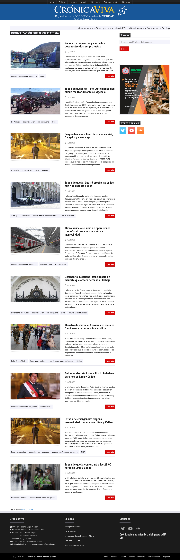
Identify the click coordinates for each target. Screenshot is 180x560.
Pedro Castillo (60, 264)
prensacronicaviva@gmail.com (30, 541)
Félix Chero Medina (19, 361)
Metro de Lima (46, 264)
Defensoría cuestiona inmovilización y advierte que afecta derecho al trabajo (88, 278)
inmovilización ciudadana (39, 452)
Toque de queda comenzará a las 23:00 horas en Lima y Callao (88, 466)
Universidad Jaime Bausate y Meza (79, 536)
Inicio (52, 2)
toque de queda (68, 215)
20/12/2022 (70, 143)
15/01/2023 (70, 52)
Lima (63, 312)
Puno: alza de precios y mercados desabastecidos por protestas (85, 45)
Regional (126, 2)
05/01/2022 (70, 473)
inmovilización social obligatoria (24, 76)
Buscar (124, 49)
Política (62, 2)
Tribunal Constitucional (77, 312)
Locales (73, 2)
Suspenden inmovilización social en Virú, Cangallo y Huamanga (89, 136)
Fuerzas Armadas (37, 361)
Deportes (95, 2)
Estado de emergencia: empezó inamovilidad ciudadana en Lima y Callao (89, 420)
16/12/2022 (70, 191)
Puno (42, 76)
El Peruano (15, 121)
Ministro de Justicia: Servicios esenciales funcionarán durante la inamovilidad (89, 326)
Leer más (110, 76)
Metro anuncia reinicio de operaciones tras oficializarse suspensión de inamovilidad (87, 231)
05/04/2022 (70, 240)
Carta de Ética (70, 531)
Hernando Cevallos (19, 497)
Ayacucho (15, 170)
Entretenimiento (111, 2)
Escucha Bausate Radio (74, 545)
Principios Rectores (73, 526)
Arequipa (14, 215)
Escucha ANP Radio (73, 540)
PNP (83, 452)
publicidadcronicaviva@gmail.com (41, 544)
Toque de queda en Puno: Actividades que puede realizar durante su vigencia (89, 90)
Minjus (79, 361)
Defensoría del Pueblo (20, 312)
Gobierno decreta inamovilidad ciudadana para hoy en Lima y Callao (89, 375)
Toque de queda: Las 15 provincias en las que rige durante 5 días (89, 184)
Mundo (84, 2)
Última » (31, 509)
